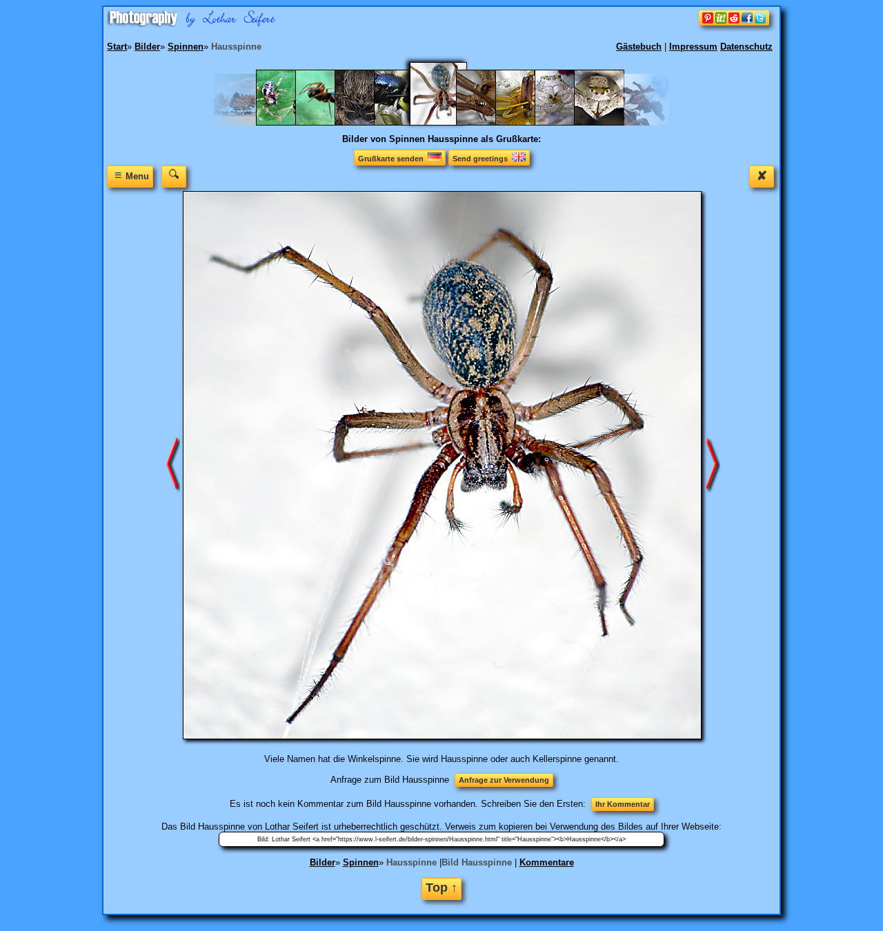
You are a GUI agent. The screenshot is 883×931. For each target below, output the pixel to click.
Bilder (322, 862)
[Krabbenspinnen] (606, 122)
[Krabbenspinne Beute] (527, 122)
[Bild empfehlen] (734, 22)
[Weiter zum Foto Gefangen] (173, 464)
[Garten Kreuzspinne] (366, 122)
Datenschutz (746, 46)
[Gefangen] (406, 122)
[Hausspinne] (447, 122)
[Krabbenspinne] (566, 122)
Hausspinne (411, 862)
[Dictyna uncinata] (327, 122)
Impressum (693, 46)
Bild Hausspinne (477, 862)
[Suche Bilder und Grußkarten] (173, 176)
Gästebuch (639, 46)
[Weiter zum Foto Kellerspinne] (713, 464)
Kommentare (546, 862)
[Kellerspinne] (488, 122)
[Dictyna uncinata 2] (288, 122)
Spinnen (361, 862)
